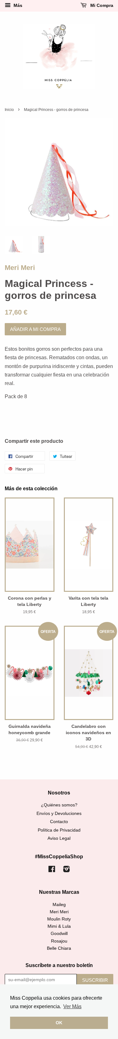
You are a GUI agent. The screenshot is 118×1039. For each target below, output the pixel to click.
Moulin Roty (59, 919)
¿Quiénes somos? (59, 805)
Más (17, 5)
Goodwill (59, 933)
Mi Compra (101, 5)
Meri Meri (20, 268)
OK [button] (59, 1022)
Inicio (9, 109)
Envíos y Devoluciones (59, 813)
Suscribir (95, 980)
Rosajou (59, 941)
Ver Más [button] (72, 1006)
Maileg (59, 904)
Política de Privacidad (59, 830)
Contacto (59, 821)
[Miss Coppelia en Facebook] (51, 870)
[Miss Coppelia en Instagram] (66, 870)
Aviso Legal (59, 838)
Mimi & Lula (59, 926)
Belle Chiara (59, 948)
